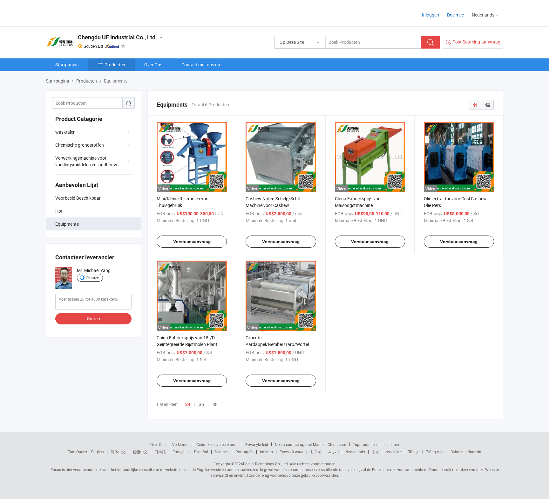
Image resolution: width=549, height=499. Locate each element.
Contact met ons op (200, 65)
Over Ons (153, 65)
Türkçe (413, 451)
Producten (115, 65)
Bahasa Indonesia (466, 451)
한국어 (316, 451)
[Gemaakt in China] (86, 12)
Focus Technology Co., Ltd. (266, 463)
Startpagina (67, 65)
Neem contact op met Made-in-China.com (310, 444)
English (97, 451)
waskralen (65, 132)
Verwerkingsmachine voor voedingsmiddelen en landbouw (86, 161)
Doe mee (455, 15)
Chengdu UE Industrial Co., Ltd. (117, 37)
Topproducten (365, 444)
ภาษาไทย (393, 451)
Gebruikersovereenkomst (217, 444)
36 (201, 404)
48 (215, 404)
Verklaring (181, 444)
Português (244, 451)
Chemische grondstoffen (79, 145)
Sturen (93, 319)
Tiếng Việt (435, 451)
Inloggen (430, 15)
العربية (333, 451)
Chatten (92, 277)
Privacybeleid (256, 444)
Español (201, 451)
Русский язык (291, 451)
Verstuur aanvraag (192, 241)
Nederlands (355, 451)
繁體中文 (140, 451)
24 (187, 404)
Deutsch (222, 451)
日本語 (160, 451)
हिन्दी (375, 451)
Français (180, 451)
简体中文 (118, 451)
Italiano (266, 451)
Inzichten (391, 444)
